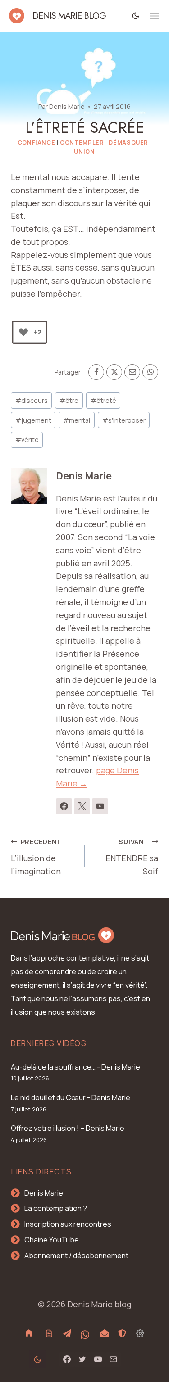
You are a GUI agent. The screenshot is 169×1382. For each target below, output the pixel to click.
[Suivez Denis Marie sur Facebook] (64, 806)
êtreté (103, 400)
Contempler (82, 142)
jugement (33, 420)
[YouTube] (97, 1359)
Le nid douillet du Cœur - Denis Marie (70, 1097)
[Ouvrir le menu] (154, 16)
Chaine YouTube (51, 1240)
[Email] (132, 372)
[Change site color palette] (136, 15)
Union (84, 151)
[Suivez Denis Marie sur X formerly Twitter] (82, 806)
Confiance (36, 142)
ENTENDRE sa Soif (131, 856)
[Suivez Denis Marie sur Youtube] (100, 806)
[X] (114, 372)
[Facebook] (96, 372)
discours (31, 400)
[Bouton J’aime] (23, 332)
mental (76, 420)
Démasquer (128, 142)
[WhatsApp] (150, 372)
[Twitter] (82, 1359)
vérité (27, 439)
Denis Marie (67, 106)
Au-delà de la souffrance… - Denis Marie (75, 1067)
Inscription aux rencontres (67, 1224)
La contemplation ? (55, 1208)
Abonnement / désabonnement (76, 1255)
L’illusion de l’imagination (36, 856)
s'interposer (124, 420)
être (68, 400)
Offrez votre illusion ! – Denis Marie (67, 1128)
